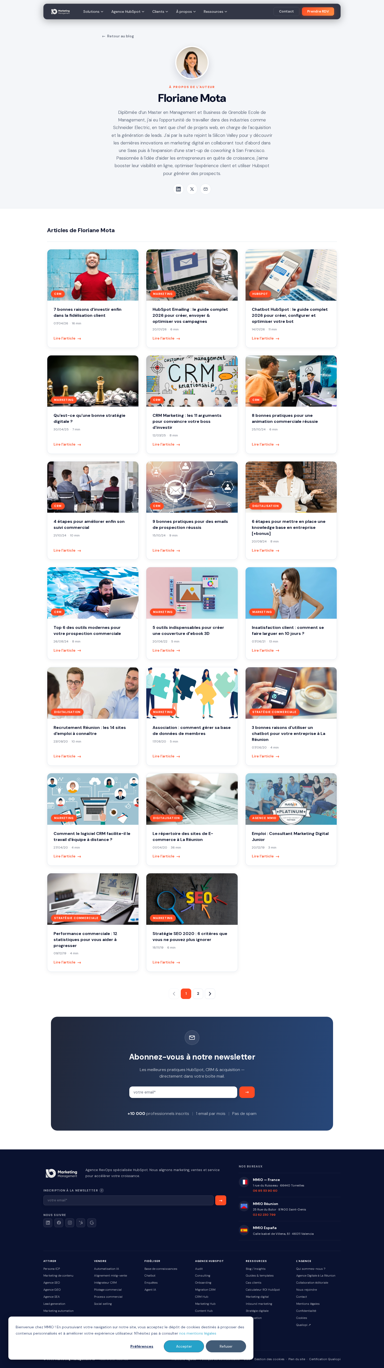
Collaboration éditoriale (312, 1283)
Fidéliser (152, 1261)
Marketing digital (257, 1297)
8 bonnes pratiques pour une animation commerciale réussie (285, 418)
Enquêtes (151, 1283)
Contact (286, 11)
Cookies (301, 1318)
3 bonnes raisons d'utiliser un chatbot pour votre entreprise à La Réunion (288, 733)
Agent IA (150, 1290)
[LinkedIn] (178, 189)
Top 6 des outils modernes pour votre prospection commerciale (87, 630)
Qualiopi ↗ (303, 1325)
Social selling (103, 1304)
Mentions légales (308, 1304)
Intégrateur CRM (105, 1283)
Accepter (184, 1346)
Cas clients (253, 1283)
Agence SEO (51, 1283)
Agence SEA (51, 1297)
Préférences (141, 1346)
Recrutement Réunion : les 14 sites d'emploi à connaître (90, 730)
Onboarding (203, 1283)
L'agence (303, 1261)
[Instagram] (69, 1222)
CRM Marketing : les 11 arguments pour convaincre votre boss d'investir (187, 421)
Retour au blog (118, 36)
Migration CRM (205, 1290)
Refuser (226, 1346)
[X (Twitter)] (192, 189)
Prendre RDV (318, 11)
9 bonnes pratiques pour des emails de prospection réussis (190, 524)
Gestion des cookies (269, 1359)
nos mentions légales (197, 1333)
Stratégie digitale (257, 1311)
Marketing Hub (205, 1304)
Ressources (213, 11)
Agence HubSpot (126, 11)
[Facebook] (58, 1222)
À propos (184, 11)
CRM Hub (201, 1297)
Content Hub (204, 1311)
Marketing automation (58, 1311)
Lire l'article (67, 338)
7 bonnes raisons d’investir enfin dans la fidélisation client (87, 312)
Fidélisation (254, 1318)
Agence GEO (52, 1290)
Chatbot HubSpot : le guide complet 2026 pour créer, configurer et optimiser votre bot (290, 315)
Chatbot (149, 1276)
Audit (199, 1269)
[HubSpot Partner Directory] (80, 1222)
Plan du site (296, 1359)
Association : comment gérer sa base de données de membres (192, 730)
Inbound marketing (259, 1304)
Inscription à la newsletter (88, 1190)
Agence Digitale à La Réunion (315, 1276)
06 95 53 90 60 (265, 1191)
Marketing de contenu (58, 1276)
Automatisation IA (106, 1269)
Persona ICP (51, 1269)
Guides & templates (260, 1276)
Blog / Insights (256, 1269)
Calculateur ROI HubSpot (263, 1290)
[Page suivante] (210, 994)
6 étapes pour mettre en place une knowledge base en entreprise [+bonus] (288, 527)
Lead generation (54, 1304)
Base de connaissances (160, 1269)
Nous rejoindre (306, 1290)
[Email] (205, 189)
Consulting (202, 1276)
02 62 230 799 (264, 1215)
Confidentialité (306, 1311)
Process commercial (108, 1297)
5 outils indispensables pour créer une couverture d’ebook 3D (188, 630)
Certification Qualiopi (325, 1359)
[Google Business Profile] (91, 1222)
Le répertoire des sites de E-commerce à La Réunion (183, 836)
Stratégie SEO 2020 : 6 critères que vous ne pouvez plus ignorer (190, 936)
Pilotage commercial (108, 1290)
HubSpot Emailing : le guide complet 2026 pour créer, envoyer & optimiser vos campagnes (190, 315)
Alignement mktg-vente (110, 1276)
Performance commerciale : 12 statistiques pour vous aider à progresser (85, 939)
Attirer (49, 1261)
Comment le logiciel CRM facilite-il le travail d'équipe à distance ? (92, 836)
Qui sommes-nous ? (310, 1269)
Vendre (100, 1261)
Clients (158, 11)
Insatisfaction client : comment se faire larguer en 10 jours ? (288, 630)
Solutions (91, 11)
